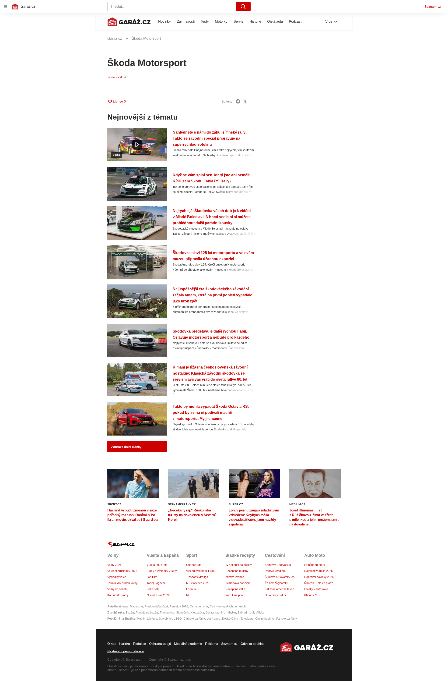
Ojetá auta (275, 21)
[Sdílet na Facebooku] (238, 101)
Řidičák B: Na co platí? (318, 583)
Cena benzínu (199, 606)
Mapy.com (136, 606)
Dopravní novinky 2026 (319, 577)
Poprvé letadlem (275, 571)
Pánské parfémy (286, 618)
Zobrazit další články (126, 447)
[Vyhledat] (243, 6)
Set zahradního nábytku (221, 612)
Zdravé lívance (234, 577)
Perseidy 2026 (179, 606)
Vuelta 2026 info (157, 565)
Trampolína (167, 612)
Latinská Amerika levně (279, 589)
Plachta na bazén (147, 612)
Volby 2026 (114, 565)
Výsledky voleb (116, 577)
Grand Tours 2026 (158, 595)
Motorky (221, 21)
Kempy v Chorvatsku (278, 565)
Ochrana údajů (160, 644)
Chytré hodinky (264, 618)
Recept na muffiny (236, 571)
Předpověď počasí (156, 606)
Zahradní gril (246, 612)
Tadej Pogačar (156, 583)
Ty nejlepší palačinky (238, 565)
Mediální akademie (188, 644)
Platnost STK (312, 595)
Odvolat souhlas (252, 644)
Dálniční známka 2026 (318, 571)
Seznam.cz (432, 6)
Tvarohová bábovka (238, 583)
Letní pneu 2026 (314, 565)
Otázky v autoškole (316, 589)
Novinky (164, 21)
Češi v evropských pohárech (228, 606)
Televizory (247, 618)
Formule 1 (192, 589)
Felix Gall (153, 589)
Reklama (211, 644)
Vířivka (260, 612)
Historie (255, 21)
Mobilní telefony (147, 618)
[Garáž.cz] (129, 21)
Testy (205, 21)
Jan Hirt (152, 577)
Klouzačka (197, 612)
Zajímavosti (186, 21)
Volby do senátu (117, 589)
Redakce (139, 644)
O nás (111, 644)
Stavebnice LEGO (170, 618)
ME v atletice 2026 (198, 583)
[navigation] (5, 6)
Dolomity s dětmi (275, 595)
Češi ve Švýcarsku (276, 583)
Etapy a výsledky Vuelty (162, 571)
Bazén (130, 612)
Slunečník (182, 612)
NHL (189, 595)
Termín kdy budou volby (122, 583)
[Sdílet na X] (245, 101)
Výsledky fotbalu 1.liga (200, 571)
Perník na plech (235, 595)
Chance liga (194, 565)
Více (328, 21)
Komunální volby (118, 595)
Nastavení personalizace (125, 651)
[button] (137, 144)
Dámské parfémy (194, 618)
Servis (238, 21)
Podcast (295, 21)
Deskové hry (230, 618)
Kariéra (124, 644)
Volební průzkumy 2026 (122, 571)
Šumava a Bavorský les (279, 577)
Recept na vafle (235, 589)
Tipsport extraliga (197, 577)
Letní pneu (213, 618)
